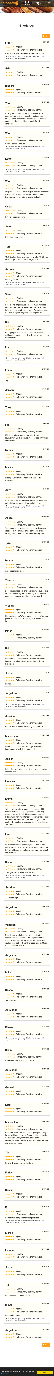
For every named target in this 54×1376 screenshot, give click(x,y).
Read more (4, 1374)
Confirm (45, 1372)
